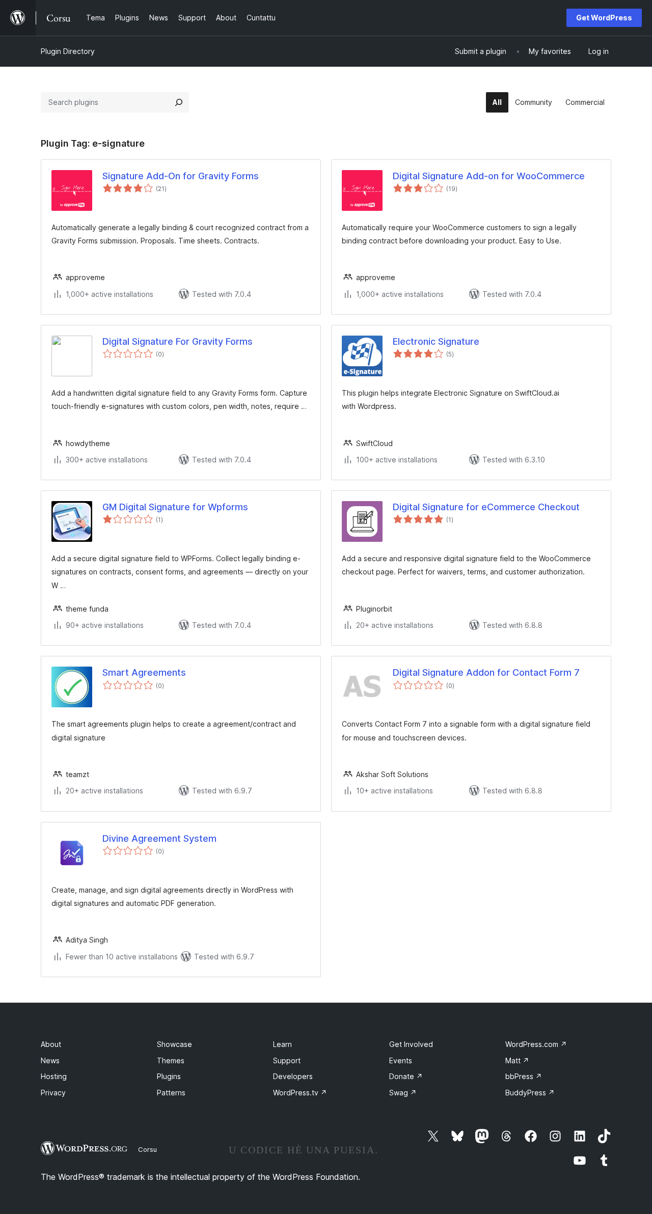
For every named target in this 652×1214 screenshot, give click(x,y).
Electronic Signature (436, 341)
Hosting (54, 1076)
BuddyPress (530, 1092)
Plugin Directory (68, 51)
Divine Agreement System (159, 838)
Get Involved (411, 1044)
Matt (517, 1060)
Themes (170, 1060)
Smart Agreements (144, 672)
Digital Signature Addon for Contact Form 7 (486, 672)
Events (400, 1060)
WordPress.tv (300, 1092)
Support (287, 1060)
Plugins (169, 1076)
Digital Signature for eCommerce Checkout (486, 507)
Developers (293, 1076)
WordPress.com (536, 1044)
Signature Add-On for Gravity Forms (180, 176)
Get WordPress (604, 17)
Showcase (174, 1044)
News (50, 1060)
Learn (282, 1044)
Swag (403, 1092)
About (51, 1044)
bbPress (523, 1076)
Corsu (147, 1149)
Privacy (53, 1092)
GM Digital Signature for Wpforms (175, 507)
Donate (406, 1076)
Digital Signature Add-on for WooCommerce (489, 176)
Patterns (171, 1092)
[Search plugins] (179, 102)
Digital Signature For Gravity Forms (177, 341)
